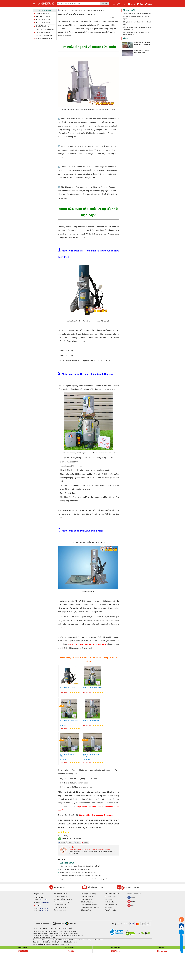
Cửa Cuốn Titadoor (87, 902)
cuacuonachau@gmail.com (44, 38)
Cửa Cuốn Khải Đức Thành (89, 904)
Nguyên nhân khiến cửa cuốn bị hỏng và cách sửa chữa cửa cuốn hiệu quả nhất (84, 879)
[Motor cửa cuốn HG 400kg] (69, 685)
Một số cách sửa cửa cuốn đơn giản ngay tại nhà (75, 869)
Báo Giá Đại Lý (109, 899)
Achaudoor (63, 725)
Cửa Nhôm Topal (86, 910)
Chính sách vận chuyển (61, 904)
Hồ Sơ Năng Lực (110, 902)
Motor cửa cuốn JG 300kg (91, 720)
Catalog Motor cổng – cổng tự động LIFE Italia (137, 13)
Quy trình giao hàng (60, 910)
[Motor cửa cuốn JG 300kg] (92, 718)
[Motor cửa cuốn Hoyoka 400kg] (69, 718)
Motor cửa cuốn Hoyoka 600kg (92, 687)
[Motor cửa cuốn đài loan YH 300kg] (92, 752)
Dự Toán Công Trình (111, 904)
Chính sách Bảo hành (60, 896)
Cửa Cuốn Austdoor (87, 896)
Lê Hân (71, 847)
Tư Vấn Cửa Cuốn (74, 10)
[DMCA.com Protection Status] (144, 935)
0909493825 (46, 23)
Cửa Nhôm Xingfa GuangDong (90, 907)
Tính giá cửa (162, 951)
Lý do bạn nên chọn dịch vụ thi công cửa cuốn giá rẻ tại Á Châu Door (80, 875)
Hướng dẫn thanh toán (61, 907)
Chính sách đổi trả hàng (61, 902)
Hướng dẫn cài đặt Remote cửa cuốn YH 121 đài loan (142, 43)
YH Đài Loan (63, 759)
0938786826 (45, 13)
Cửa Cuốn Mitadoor (87, 899)
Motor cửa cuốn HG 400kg (67, 687)
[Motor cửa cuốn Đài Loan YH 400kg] (69, 752)
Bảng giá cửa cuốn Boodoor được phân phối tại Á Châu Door (78, 872)
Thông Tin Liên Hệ (110, 910)
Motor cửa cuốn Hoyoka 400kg (69, 720)
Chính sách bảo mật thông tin (63, 899)
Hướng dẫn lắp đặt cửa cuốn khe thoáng (141, 51)
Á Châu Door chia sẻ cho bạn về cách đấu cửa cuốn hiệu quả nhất (80, 866)
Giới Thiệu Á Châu (110, 896)
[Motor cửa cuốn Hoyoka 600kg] (92, 685)
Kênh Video (108, 907)
